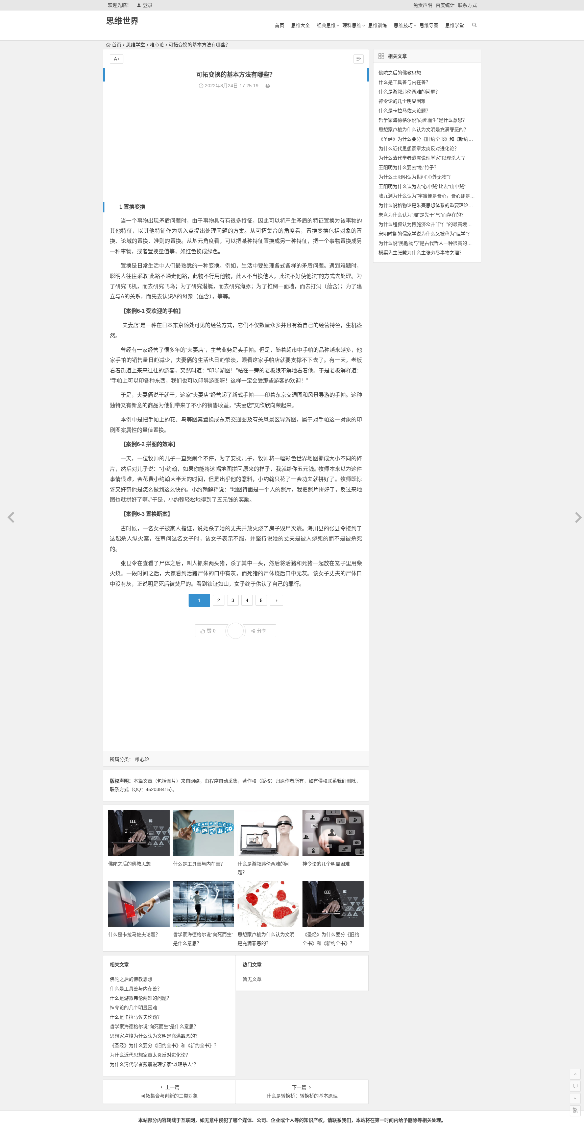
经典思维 (326, 25)
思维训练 (377, 25)
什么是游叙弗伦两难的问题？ (140, 998)
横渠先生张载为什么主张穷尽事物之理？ (421, 252)
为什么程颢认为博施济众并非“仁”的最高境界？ (428, 224)
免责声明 (422, 5)
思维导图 (428, 25)
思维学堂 (454, 25)
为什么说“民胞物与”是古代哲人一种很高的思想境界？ (435, 243)
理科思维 (351, 25)
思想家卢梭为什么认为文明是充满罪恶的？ (155, 1036)
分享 (261, 630)
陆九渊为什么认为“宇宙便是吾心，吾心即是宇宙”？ (432, 196)
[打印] (267, 85)
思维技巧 (403, 25)
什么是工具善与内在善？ (199, 863)
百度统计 (445, 5)
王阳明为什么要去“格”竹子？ (409, 167)
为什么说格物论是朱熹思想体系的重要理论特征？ (431, 205)
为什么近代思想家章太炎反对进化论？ (150, 1055)
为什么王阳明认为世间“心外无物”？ (416, 177)
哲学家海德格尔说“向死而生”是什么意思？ (154, 1026)
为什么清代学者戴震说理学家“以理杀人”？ (154, 1064)
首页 (279, 25)
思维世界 (122, 20)
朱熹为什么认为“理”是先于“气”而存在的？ (422, 214)
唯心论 (157, 44)
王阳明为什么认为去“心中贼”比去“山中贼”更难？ (429, 186)
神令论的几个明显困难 (326, 863)
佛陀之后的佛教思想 (129, 863)
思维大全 (300, 25)
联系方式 (467, 5)
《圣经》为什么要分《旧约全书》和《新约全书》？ (164, 1045)
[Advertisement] (236, 146)
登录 (147, 5)
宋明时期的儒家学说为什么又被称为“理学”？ (425, 233)
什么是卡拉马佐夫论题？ (134, 934)
